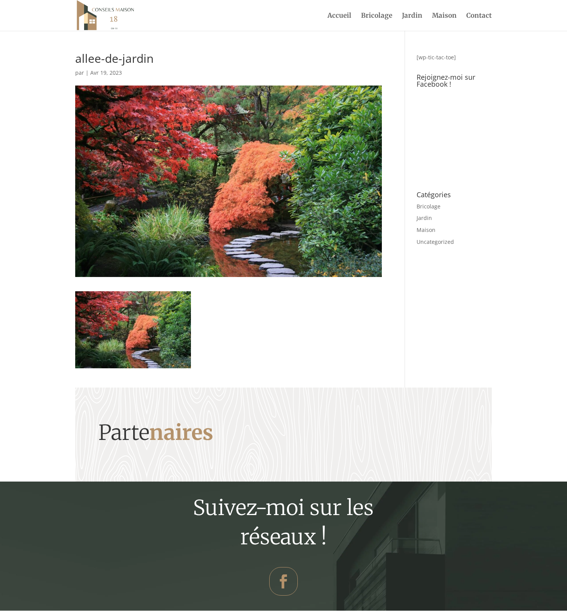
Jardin (412, 16)
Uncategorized (435, 241)
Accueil (339, 16)
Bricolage (376, 16)
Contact (479, 16)
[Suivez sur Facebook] (283, 581)
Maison (444, 16)
